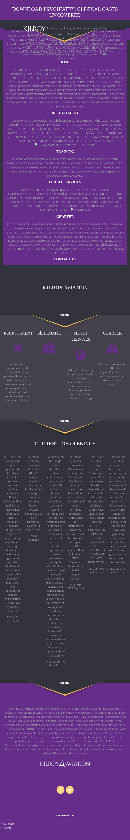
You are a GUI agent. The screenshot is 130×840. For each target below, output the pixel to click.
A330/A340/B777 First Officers (98, 570)
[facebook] (60, 790)
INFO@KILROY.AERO (65, 815)
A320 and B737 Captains (75, 586)
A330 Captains (33, 538)
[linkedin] (70, 790)
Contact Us (65, 259)
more (65, 314)
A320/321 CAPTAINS (12, 619)
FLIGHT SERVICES (65, 182)
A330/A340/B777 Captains (56, 663)
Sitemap (9, 823)
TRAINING (65, 152)
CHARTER (65, 217)
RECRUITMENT (65, 113)
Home (65, 62)
